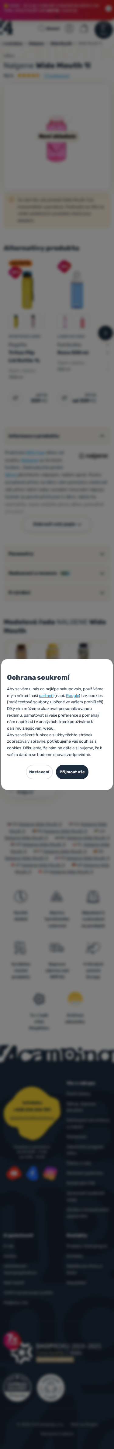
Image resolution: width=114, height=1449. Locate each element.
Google (72, 695)
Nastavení (39, 772)
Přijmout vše (72, 772)
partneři (46, 695)
